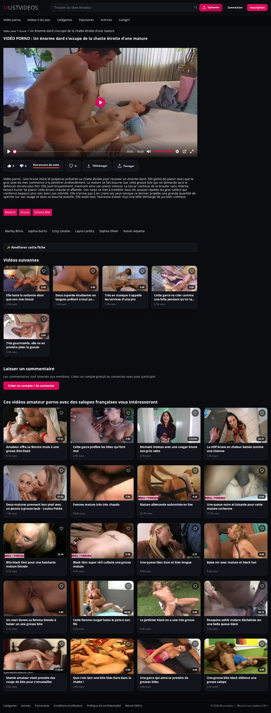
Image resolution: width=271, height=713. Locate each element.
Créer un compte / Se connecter (31, 386)
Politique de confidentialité (104, 705)
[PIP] (184, 151)
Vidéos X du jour (38, 20)
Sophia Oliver (108, 231)
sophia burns (37, 231)
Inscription (257, 7)
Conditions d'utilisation (68, 705)
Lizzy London (61, 231)
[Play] (9, 151)
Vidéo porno (12, 20)
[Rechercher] (195, 7)
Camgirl (124, 20)
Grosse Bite (42, 212)
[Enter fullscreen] (191, 151)
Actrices (106, 20)
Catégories (64, 20)
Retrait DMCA (133, 705)
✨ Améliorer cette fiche (26, 247)
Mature (10, 212)
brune (22, 31)
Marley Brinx (14, 231)
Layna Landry (84, 231)
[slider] (69, 152)
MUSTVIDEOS (20, 7)
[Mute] (148, 151)
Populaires (86, 20)
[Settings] (177, 151)
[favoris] (43, 271)
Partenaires (42, 705)
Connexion (235, 7)
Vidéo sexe (9, 31)
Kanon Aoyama (134, 231)
